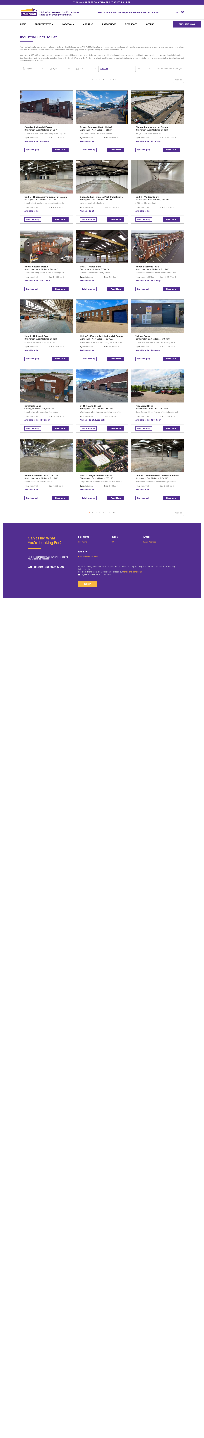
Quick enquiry (32, 150)
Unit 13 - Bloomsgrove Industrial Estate (157, 476)
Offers (150, 24)
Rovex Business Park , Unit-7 (96, 127)
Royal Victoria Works (36, 267)
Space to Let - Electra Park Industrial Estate (100, 197)
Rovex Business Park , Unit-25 (41, 476)
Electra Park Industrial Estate (151, 127)
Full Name (83, 537)
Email (146, 537)
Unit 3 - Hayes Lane (90, 267)
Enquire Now (187, 24)
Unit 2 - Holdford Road (36, 336)
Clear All (104, 68)
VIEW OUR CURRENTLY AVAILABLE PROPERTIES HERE (102, 2)
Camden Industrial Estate (38, 127)
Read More (60, 150)
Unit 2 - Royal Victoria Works (96, 476)
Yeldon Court (142, 336)
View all (178, 80)
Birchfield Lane (32, 406)
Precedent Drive (144, 406)
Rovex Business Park (147, 267)
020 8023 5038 (150, 12)
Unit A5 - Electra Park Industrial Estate (101, 336)
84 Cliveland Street (90, 406)
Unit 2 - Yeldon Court (147, 197)
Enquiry (82, 552)
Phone (114, 537)
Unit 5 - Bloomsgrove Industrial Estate (45, 197)
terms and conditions (132, 572)
